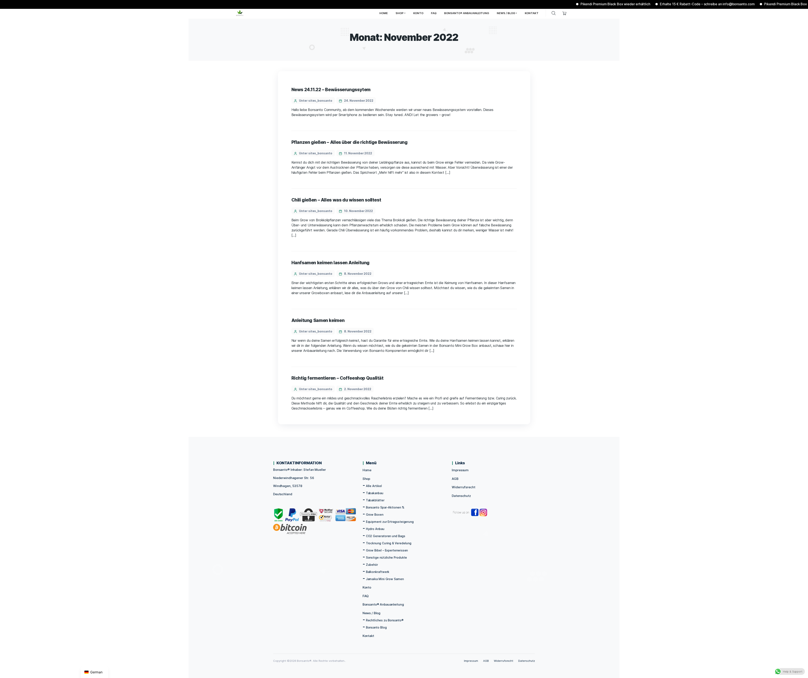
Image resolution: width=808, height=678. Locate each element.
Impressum (460, 470)
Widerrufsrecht (463, 487)
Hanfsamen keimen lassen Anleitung (330, 262)
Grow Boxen (374, 514)
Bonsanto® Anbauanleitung (383, 604)
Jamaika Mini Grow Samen (385, 579)
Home (367, 470)
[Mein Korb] (564, 13)
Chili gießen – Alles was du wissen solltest (336, 200)
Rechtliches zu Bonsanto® (385, 620)
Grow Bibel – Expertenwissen (387, 550)
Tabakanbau (374, 493)
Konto (367, 587)
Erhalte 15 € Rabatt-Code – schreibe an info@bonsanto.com (683, 4)
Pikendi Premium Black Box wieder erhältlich (592, 4)
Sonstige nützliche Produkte (386, 557)
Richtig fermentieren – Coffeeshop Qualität (337, 378)
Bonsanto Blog (376, 627)
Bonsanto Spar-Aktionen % (385, 507)
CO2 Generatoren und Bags (385, 536)
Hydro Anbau (375, 529)
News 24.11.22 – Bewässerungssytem (331, 89)
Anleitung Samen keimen (318, 320)
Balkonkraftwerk (377, 572)
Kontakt (368, 636)
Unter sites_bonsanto (315, 100)
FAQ (366, 596)
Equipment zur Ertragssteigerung (390, 521)
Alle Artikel (374, 486)
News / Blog (372, 613)
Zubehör (372, 564)
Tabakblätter (375, 500)
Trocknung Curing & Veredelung (389, 543)
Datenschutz (461, 496)
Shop (366, 479)
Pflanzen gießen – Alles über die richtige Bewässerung (349, 142)
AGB (455, 479)
